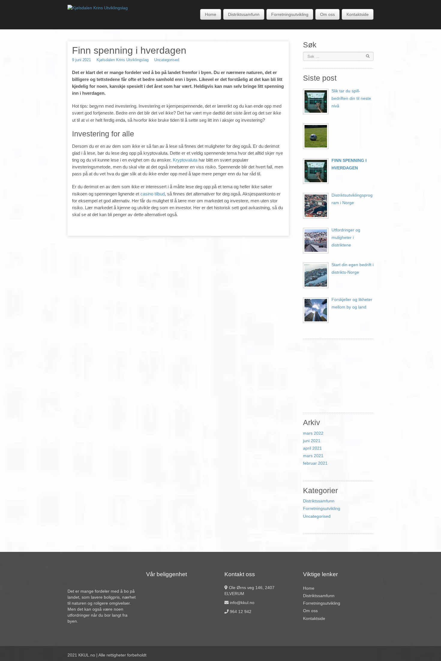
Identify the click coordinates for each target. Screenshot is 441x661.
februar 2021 (315, 463)
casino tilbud (152, 193)
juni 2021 (311, 440)
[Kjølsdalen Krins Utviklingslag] (98, 7)
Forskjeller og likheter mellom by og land (352, 303)
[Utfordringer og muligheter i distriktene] (315, 240)
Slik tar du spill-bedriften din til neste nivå (351, 98)
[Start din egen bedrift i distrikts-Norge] (315, 275)
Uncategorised (166, 60)
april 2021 (312, 448)
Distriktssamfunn (244, 14)
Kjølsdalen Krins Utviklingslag (122, 60)
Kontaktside (357, 14)
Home (210, 14)
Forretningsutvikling (289, 14)
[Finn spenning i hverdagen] (315, 171)
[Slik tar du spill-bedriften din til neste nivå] (315, 101)
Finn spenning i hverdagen (349, 164)
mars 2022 (313, 433)
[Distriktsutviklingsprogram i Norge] (315, 206)
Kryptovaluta (185, 159)
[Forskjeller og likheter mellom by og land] (315, 310)
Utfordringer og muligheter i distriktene (346, 237)
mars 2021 (313, 455)
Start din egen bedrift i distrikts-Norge (353, 268)
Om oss (327, 14)
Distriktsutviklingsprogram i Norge (352, 199)
